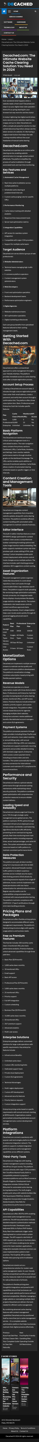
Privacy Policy (14, 1428)
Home (16, 11)
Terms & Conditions (28, 1428)
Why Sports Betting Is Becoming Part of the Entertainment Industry (8, 1397)
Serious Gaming (16, 17)
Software (8, 22)
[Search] (35, 11)
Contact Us (9, 33)
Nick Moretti (8, 75)
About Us (23, 27)
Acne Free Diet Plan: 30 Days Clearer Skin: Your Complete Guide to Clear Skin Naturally (11, 1340)
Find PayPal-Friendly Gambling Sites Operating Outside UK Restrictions (27, 1338)
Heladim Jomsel (14, 1407)
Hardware (21, 22)
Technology (9, 27)
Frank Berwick (5, 1408)
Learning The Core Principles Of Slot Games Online (25, 1394)
